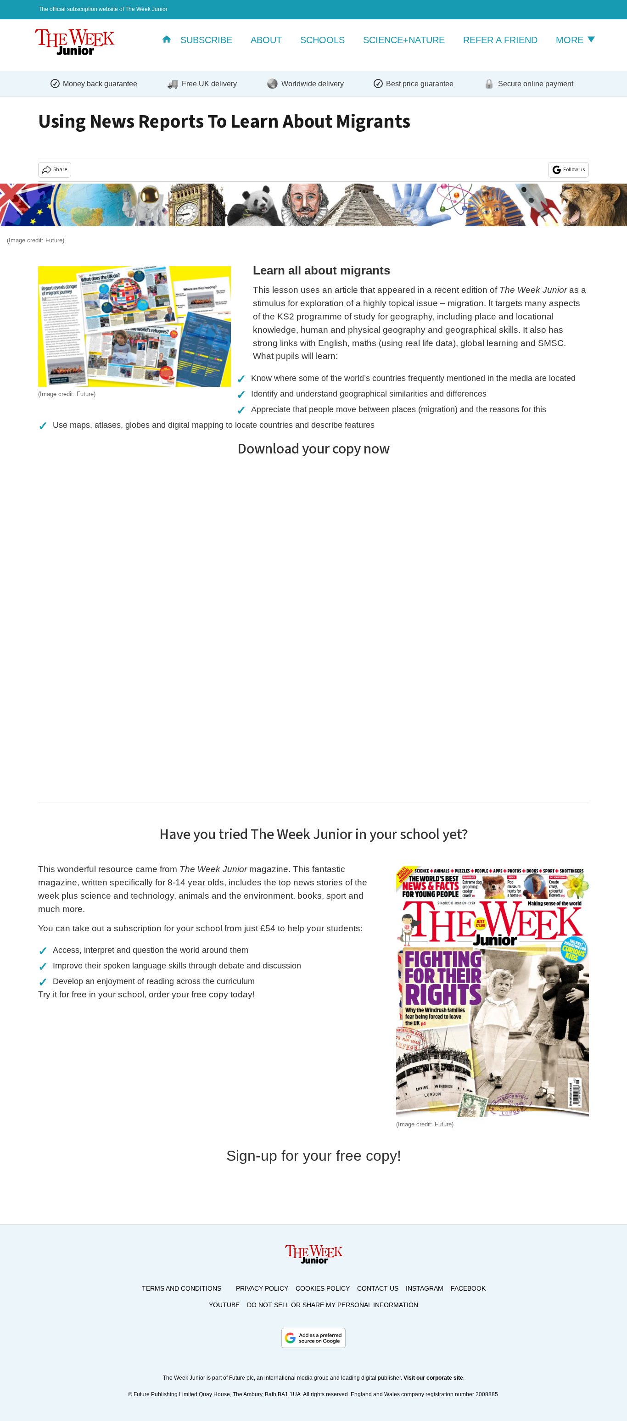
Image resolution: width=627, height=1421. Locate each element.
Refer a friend (500, 40)
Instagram (424, 1288)
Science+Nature (404, 40)
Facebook (468, 1288)
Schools (322, 40)
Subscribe (206, 40)
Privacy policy (262, 1288)
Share (60, 169)
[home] (166, 40)
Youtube (224, 1305)
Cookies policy (323, 1288)
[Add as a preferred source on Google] (313, 1338)
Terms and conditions (181, 1288)
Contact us (377, 1288)
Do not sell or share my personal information (332, 1305)
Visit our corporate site (433, 1378)
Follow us (574, 169)
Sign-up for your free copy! (313, 1155)
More (571, 40)
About (266, 40)
